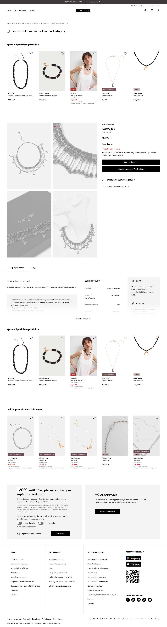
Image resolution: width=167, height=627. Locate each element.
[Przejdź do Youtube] (139, 600)
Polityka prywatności (14, 619)
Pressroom (15, 590)
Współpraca (16, 573)
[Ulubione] (151, 10)
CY (115, 619)
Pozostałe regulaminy (57, 564)
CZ (119, 619)
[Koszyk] (158, 10)
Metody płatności (94, 564)
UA (152, 619)
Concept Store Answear (97, 577)
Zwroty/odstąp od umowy (98, 568)
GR (123, 619)
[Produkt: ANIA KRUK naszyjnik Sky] (146, 71)
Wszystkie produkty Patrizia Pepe (131, 169)
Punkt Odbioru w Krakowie (98, 581)
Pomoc (90, 599)
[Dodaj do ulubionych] (31, 53)
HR (127, 619)
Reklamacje (92, 573)
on (15, 10)
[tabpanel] (83, 296)
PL (138, 619)
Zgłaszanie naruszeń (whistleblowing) (25, 586)
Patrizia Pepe (108, 124)
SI (145, 619)
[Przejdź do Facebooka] (128, 600)
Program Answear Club (58, 573)
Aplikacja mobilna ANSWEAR (60, 577)
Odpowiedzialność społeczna (22, 581)
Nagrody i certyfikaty (19, 568)
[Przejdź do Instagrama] (133, 600)
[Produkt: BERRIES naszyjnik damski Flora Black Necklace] (20, 71)
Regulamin (26, 619)
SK (149, 619)
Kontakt (91, 603)
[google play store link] (133, 558)
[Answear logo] (83, 10)
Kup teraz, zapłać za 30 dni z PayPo (102, 595)
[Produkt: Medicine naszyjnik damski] (83, 71)
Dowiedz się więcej (107, 511)
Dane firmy (36, 619)
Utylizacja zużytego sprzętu (60, 586)
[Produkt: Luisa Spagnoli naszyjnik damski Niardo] (52, 71)
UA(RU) (157, 619)
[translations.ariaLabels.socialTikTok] (144, 600)
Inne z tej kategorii (131, 162)
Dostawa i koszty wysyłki (97, 559)
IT (134, 619)
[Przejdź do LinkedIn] (150, 600)
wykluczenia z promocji (25, 512)
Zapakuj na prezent (95, 590)
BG (111, 619)
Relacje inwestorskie (19, 577)
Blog (51, 568)
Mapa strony (57, 619)
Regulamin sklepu (56, 559)
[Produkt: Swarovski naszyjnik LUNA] (115, 71)
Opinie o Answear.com (19, 564)
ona (9, 10)
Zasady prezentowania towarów (62, 581)
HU (131, 619)
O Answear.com (17, 559)
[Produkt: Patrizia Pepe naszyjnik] (20, 436)
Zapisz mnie (60, 533)
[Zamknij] (158, 2)
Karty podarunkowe (95, 586)
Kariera (14, 595)
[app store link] (133, 564)
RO (142, 619)
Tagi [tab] (34, 267)
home (32, 10)
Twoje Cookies (47, 619)
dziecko (23, 10)
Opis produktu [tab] (17, 267)
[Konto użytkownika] (145, 10)
